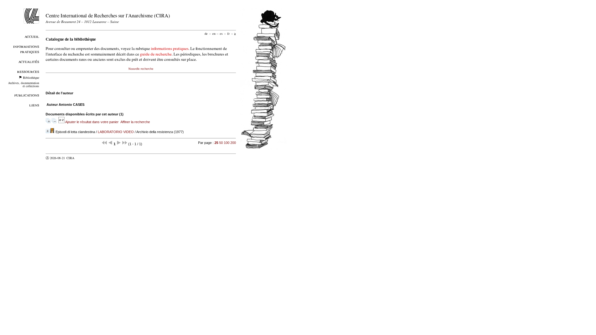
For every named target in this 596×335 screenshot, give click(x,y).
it (235, 33)
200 (233, 143)
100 (226, 143)
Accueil (32, 36)
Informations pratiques (26, 48)
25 (216, 143)
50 (221, 143)
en (213, 33)
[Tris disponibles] (61, 122)
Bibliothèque (31, 77)
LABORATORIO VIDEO (116, 132)
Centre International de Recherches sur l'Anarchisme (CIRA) (108, 15)
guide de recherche (156, 54)
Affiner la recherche (135, 122)
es (221, 33)
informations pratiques (169, 48)
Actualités (28, 61)
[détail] (48, 131)
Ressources (28, 71)
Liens (34, 105)
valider (82, 158)
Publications (26, 95)
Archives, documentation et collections (23, 84)
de (206, 33)
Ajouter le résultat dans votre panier (92, 122)
